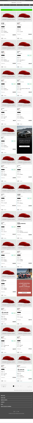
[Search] (10, 5)
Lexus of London (13, 413)
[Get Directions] (16, 4)
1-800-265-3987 (18, 0)
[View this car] (8, 17)
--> (17, 126)
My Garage (29, 5)
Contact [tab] (2, 402)
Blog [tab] (2, 404)
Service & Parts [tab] (4, 399)
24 (3, 386)
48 (5, 386)
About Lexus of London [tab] (6, 406)
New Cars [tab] (3, 395)
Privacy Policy (22, 413)
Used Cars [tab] (3, 397)
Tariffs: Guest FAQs (23, 0)
